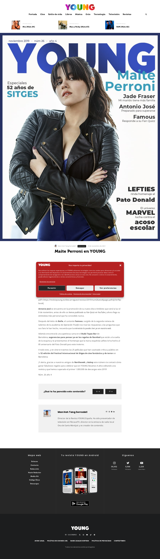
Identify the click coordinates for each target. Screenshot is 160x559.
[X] (80, 534)
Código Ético (34, 480)
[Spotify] (94, 534)
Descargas (34, 484)
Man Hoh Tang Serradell (67, 246)
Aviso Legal (96, 294)
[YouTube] (87, 534)
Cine (42, 14)
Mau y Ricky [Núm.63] (79, 27)
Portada (33, 14)
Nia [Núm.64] (29, 27)
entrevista (43, 316)
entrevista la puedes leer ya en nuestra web (92, 328)
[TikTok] (91, 534)
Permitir (52, 288)
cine (56, 349)
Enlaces (34, 461)
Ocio (88, 14)
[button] (120, 265)
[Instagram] (83, 534)
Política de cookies (66, 294)
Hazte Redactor (34, 472)
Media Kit (35, 476)
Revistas (127, 14)
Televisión (114, 14)
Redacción (34, 469)
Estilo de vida (55, 14)
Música (78, 14)
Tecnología (99, 14)
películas (79, 349)
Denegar (80, 288)
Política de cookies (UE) (57, 541)
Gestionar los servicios (47, 281)
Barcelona (43, 337)
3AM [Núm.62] (122, 27)
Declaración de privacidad (82, 294)
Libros (68, 14)
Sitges (82, 353)
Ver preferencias (108, 288)
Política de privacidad (101, 541)
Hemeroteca (27, 23)
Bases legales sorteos (79, 541)
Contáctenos (119, 541)
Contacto (35, 465)
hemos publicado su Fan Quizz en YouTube (87, 312)
